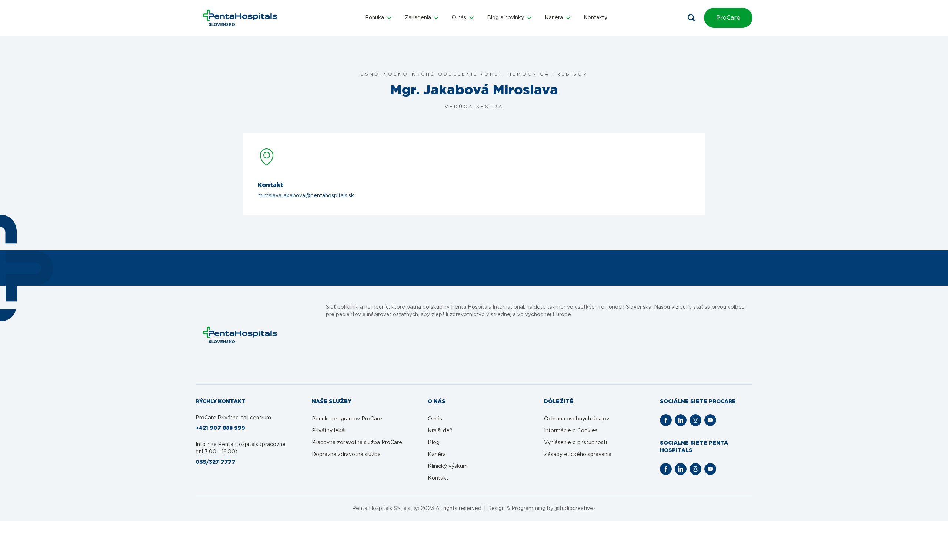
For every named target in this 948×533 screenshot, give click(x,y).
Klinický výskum (448, 466)
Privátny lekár (329, 430)
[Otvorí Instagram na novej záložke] (695, 420)
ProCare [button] (728, 18)
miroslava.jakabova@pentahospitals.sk (306, 195)
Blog (434, 442)
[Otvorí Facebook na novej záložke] (666, 420)
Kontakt (438, 478)
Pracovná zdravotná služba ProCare (357, 442)
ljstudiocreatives (575, 508)
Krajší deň (440, 430)
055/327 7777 (216, 462)
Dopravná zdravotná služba (346, 454)
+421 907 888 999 (220, 428)
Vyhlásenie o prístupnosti (575, 442)
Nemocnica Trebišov (548, 74)
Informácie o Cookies (571, 430)
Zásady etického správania (577, 454)
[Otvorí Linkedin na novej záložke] (681, 420)
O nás (435, 419)
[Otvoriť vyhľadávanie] (691, 17)
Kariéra (437, 454)
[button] (378, 17)
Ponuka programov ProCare (347, 419)
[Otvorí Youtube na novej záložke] (710, 420)
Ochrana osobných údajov (576, 419)
